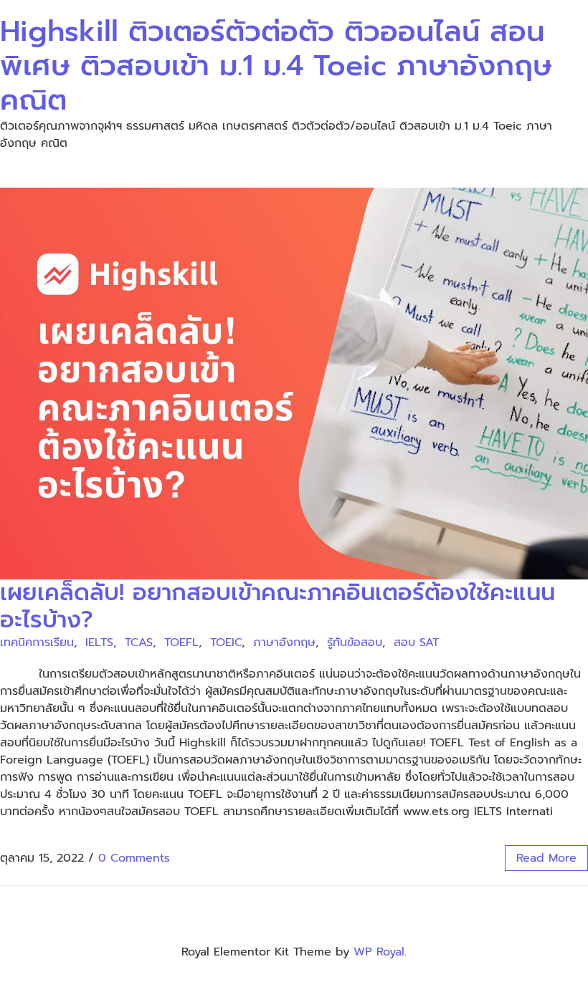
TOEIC (226, 642)
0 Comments (134, 858)
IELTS (99, 642)
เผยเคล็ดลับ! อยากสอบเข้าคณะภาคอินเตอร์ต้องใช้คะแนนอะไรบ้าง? (277, 606)
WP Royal (379, 952)
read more (546, 858)
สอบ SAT (416, 642)
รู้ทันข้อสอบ (354, 642)
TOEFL (181, 642)
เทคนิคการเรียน (37, 642)
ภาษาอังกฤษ (284, 642)
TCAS (139, 642)
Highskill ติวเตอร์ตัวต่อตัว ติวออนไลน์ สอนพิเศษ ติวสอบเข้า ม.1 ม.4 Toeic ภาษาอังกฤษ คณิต (276, 65)
